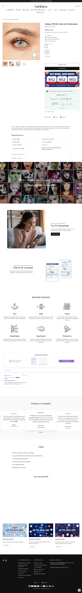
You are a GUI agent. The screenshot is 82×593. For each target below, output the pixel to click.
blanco (46, 46)
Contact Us (21, 577)
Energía (47, 50)
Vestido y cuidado (38, 563)
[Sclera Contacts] (67, 530)
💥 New (49, 9)
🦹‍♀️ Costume (26, 9)
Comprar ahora (62, 68)
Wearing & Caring (17, 158)
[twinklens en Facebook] (3, 560)
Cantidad (47, 56)
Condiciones (21, 573)
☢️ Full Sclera (42, 9)
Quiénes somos (37, 571)
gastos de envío (50, 32)
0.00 (47, 52)
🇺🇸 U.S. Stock (40, 12)
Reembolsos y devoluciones (24, 575)
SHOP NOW (5, 545)
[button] (48, 26)
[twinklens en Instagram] (6, 560)
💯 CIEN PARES (37, 567)
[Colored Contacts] (15, 530)
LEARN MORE (55, 234)
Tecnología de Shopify (45, 588)
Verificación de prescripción (40, 565)
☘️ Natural (18, 9)
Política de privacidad (23, 568)
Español (35, 582)
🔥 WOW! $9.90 (10, 9)
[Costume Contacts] (41, 530)
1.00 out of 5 (19, 360)
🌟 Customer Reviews (39, 569)
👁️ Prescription (62, 9)
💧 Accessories (71, 9)
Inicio (4, 19)
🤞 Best (55, 9)
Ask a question (49, 111)
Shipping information (18, 154)
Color (49, 44)
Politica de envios (22, 571)
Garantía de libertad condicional (22, 566)
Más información (62, 108)
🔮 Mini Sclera (34, 9)
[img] (8, 375)
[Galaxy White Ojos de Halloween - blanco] (3, 507)
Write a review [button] (66, 361)
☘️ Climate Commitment (39, 573)
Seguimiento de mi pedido (24, 563)
